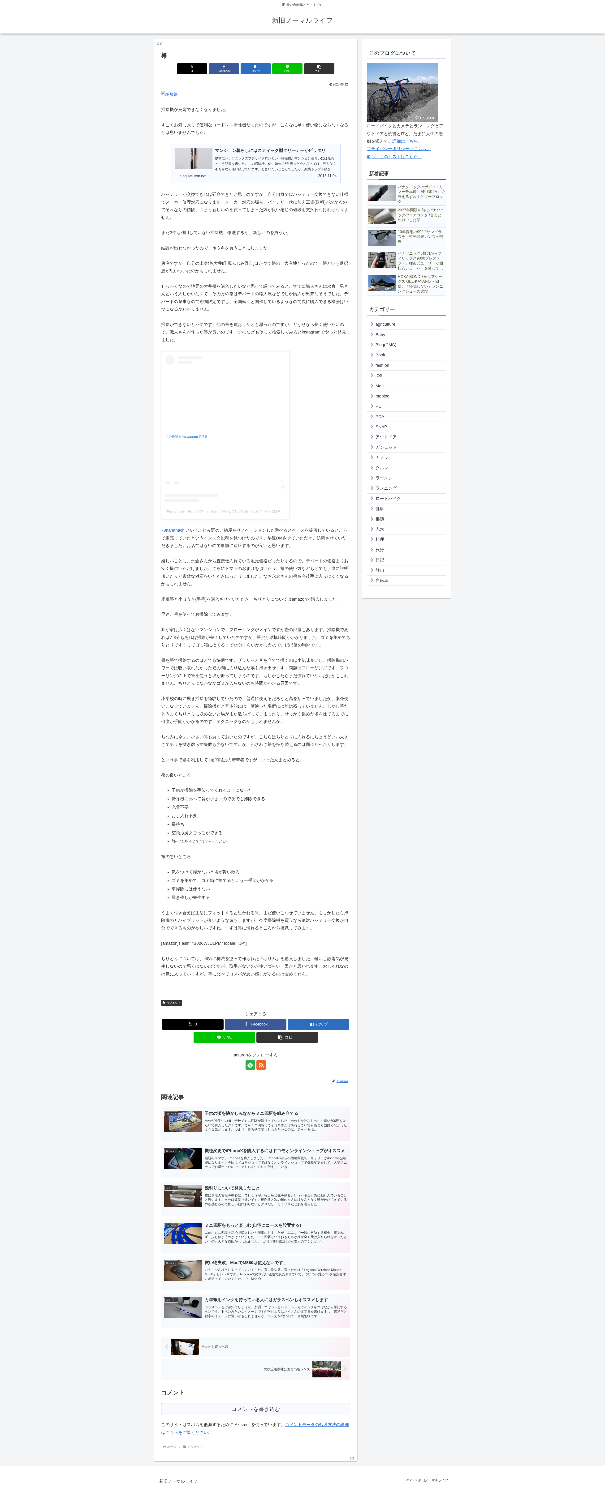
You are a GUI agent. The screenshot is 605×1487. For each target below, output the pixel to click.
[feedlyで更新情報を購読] (250, 1065)
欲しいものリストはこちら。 (394, 156)
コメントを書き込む (256, 1409)
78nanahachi (173, 530)
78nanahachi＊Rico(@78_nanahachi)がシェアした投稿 (206, 511)
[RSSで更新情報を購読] (261, 1065)
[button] (319, 68)
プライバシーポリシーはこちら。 (399, 148)
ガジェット (173, 1002)
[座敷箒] (169, 94)
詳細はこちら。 (407, 141)
